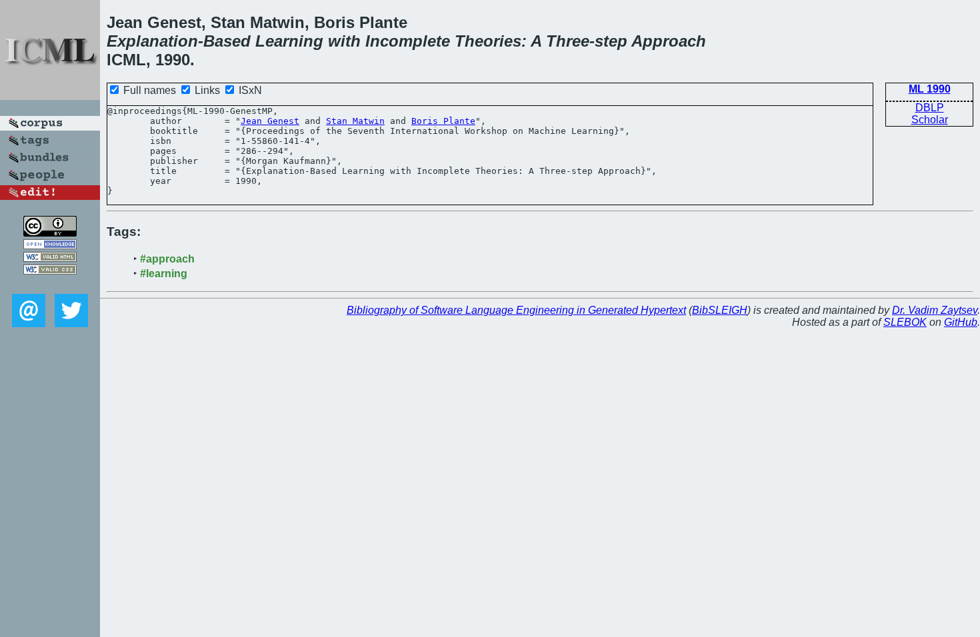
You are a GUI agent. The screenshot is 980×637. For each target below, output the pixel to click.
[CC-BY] (50, 233)
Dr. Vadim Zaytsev (934, 310)
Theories (488, 41)
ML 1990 (930, 89)
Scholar (929, 119)
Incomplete (407, 41)
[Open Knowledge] (50, 245)
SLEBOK (905, 322)
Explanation (152, 41)
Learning (289, 41)
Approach (668, 41)
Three (567, 41)
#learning (163, 273)
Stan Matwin (355, 121)
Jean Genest (270, 121)
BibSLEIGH (719, 310)
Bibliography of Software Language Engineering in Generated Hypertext (516, 310)
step (611, 41)
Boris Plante (443, 121)
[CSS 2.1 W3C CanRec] (50, 284)
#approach (167, 259)
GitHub (960, 322)
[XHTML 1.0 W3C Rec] (50, 258)
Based (227, 41)
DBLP (929, 107)
